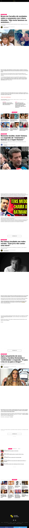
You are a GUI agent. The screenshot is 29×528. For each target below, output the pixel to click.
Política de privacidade (11, 523)
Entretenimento (6, 522)
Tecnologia (26, 522)
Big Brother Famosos (10, 99)
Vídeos (22, 522)
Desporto (14, 522)
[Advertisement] (14, 8)
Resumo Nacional (6, 27)
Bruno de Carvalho (16, 99)
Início (2, 522)
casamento (21, 99)
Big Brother (19, 522)
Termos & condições (19, 523)
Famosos (11, 522)
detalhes (25, 99)
